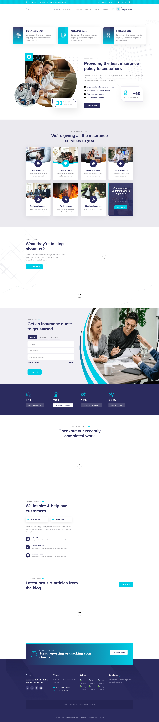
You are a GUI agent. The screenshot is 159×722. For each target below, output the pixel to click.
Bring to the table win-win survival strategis (119, 621)
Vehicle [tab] (44, 337)
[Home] (28, 9)
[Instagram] (126, 2)
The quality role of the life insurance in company (65, 621)
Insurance (14, 485)
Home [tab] (33, 337)
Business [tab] (55, 337)
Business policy (96, 467)
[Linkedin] (41, 688)
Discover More (92, 105)
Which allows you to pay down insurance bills (92, 621)
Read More (32, 606)
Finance (55, 472)
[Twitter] (122, 2)
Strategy (92, 470)
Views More (126, 584)
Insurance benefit (125, 483)
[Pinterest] (129, 2)
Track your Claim (119, 652)
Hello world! (34, 600)
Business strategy (60, 469)
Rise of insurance (18, 483)
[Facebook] (118, 2)
